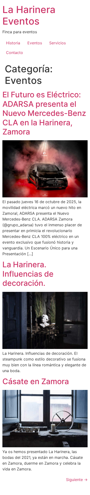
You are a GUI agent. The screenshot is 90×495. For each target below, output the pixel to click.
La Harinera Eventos (28, 15)
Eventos (34, 42)
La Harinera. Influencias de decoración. (28, 274)
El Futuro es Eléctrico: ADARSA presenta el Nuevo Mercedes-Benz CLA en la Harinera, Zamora (44, 113)
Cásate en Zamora (35, 381)
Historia (13, 42)
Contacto (14, 52)
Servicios (57, 42)
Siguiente (77, 479)
